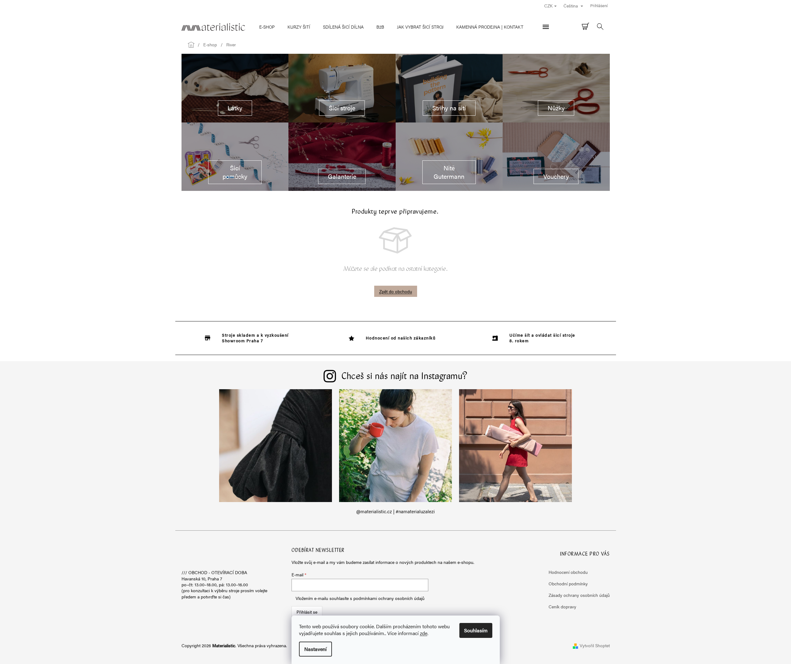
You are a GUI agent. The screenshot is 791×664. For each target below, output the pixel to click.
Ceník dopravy (562, 606)
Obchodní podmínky (568, 583)
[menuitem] (267, 27)
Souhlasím (476, 630)
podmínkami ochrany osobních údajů (389, 598)
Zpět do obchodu (395, 291)
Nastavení (315, 648)
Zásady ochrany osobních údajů (579, 595)
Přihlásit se (307, 612)
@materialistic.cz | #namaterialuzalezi (395, 511)
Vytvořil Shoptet (595, 645)
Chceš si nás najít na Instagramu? (405, 376)
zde (423, 633)
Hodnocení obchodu (568, 572)
